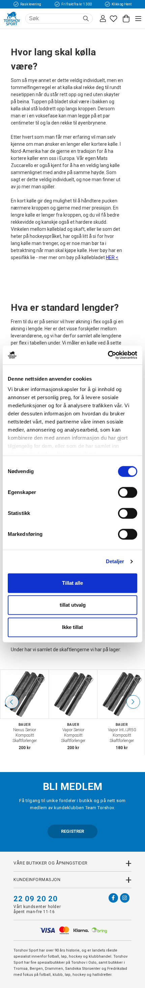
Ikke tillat (72, 627)
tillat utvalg (73, 605)
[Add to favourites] (41, 680)
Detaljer (115, 561)
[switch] (127, 492)
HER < (112, 257)
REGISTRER (72, 831)
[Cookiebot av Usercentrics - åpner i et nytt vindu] (107, 355)
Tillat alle (72, 583)
